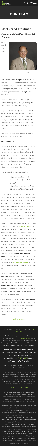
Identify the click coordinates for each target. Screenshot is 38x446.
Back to (19, 319)
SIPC (26, 358)
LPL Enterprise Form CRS (19, 388)
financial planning (25, 226)
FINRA (20, 358)
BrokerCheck (25, 338)
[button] (33, 3)
